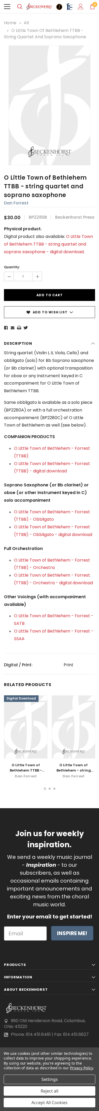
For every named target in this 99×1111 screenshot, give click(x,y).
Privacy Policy (81, 1067)
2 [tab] (50, 789)
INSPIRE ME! (72, 933)
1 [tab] (45, 789)
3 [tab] (54, 789)
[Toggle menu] (7, 6)
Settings (49, 1079)
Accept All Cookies (49, 1102)
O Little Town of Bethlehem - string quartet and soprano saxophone (73, 773)
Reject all (49, 1091)
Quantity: (12, 267)
